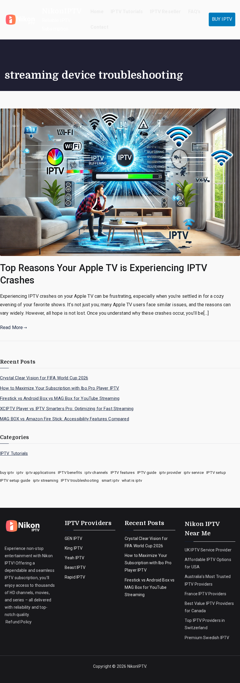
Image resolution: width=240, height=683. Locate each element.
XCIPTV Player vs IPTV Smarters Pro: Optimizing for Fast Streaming (66, 408)
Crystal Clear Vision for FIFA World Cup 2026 (44, 378)
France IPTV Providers (206, 593)
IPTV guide (147, 472)
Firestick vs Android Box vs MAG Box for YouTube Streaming (59, 398)
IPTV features (123, 472)
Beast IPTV (75, 567)
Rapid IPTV (75, 577)
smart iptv (110, 480)
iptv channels (96, 472)
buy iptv (7, 472)
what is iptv (132, 480)
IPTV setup (216, 472)
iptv (19, 472)
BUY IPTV (222, 19)
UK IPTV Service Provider (208, 550)
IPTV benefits (70, 472)
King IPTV (74, 548)
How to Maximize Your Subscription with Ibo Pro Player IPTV (59, 388)
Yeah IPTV (74, 557)
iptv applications (40, 472)
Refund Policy (18, 622)
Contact (99, 27)
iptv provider (170, 472)
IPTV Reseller (165, 11)
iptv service (194, 472)
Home (97, 11)
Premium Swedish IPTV (207, 637)
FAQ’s (194, 11)
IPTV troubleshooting (80, 480)
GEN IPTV (73, 538)
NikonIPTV (62, 11)
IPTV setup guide (15, 480)
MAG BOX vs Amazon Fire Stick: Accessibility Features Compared (64, 419)
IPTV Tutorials (127, 11)
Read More (11, 327)
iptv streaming (45, 480)
